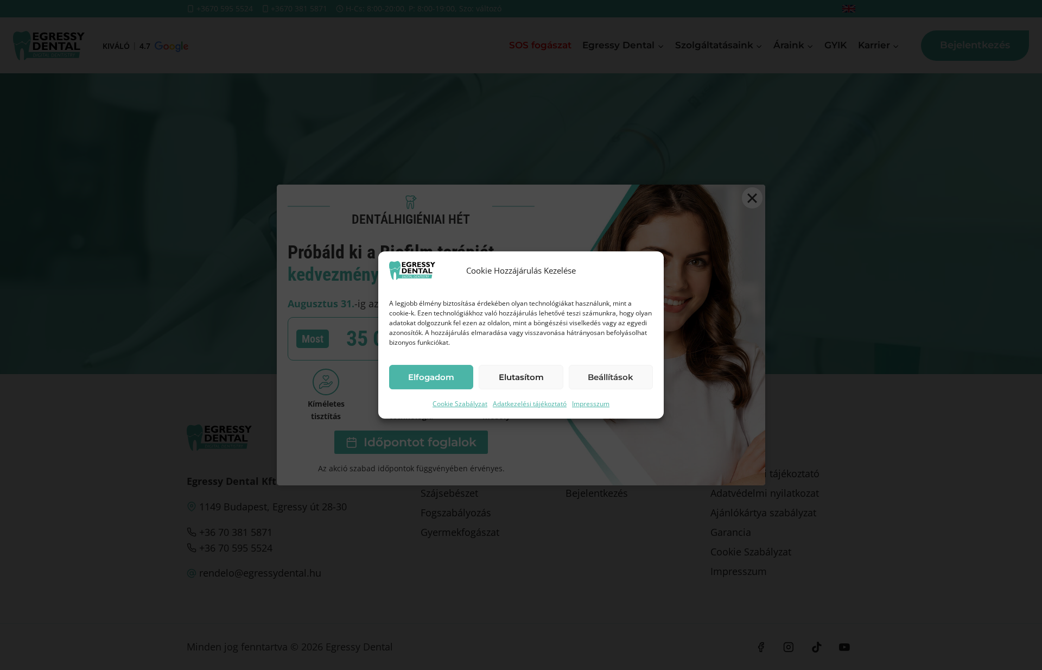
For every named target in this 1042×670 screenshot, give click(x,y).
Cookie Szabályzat (460, 403)
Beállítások (610, 377)
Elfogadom (431, 377)
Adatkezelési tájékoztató (530, 403)
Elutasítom (521, 377)
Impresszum (590, 403)
